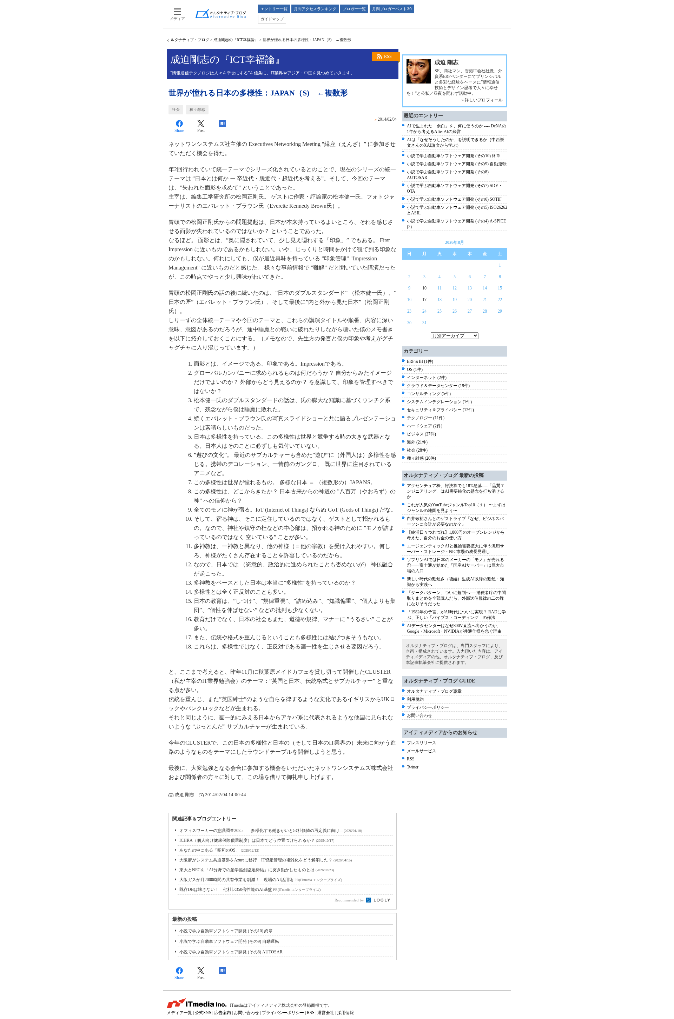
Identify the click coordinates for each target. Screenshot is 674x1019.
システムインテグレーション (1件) (439, 401)
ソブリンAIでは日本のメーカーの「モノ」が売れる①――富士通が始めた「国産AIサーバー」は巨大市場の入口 (455, 565)
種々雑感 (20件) (421, 458)
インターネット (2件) (427, 377)
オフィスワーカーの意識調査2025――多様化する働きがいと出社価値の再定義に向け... (270, 830)
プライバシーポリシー (428, 707)
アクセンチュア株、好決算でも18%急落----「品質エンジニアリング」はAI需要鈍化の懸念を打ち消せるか (455, 491)
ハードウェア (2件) (424, 426)
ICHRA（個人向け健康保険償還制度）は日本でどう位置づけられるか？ (256, 840)
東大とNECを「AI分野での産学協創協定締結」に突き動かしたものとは (256, 869)
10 (424, 288)
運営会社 (325, 1012)
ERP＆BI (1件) (420, 361)
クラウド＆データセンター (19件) (438, 385)
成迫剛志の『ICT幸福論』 (235, 40)
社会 (176, 109)
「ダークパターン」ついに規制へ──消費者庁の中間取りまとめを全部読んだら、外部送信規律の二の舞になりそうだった (456, 598)
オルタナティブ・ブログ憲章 (434, 691)
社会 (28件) (417, 450)
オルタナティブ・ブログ (188, 40)
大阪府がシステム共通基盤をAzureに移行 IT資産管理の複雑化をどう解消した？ (265, 860)
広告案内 (222, 1012)
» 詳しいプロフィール (482, 100)
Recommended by (350, 900)
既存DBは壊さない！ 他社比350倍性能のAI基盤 (250, 889)
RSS (388, 56)
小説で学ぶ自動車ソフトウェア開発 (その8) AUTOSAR (231, 952)
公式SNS (203, 1012)
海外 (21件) (417, 442)
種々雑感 (197, 109)
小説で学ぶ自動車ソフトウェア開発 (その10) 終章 (226, 930)
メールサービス (421, 750)
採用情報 (345, 1012)
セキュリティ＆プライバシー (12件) (440, 409)
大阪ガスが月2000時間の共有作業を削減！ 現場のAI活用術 (260, 879)
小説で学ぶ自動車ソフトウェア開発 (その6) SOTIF (454, 199)
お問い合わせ (419, 715)
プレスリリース (421, 742)
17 (424, 299)
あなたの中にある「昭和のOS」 (219, 850)
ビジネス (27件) (421, 434)
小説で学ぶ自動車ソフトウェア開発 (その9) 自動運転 (229, 941)
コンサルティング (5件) (429, 393)
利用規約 (415, 699)
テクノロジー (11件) (425, 417)
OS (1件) (415, 369)
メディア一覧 (179, 1012)
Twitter (412, 767)
